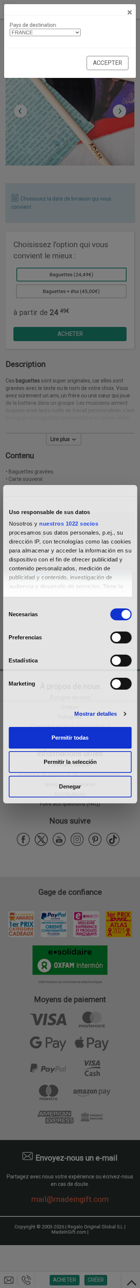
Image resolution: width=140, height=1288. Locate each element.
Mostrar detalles (95, 714)
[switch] (120, 637)
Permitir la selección (70, 762)
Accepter (107, 62)
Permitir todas (70, 737)
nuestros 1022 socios (68, 523)
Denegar (70, 786)
